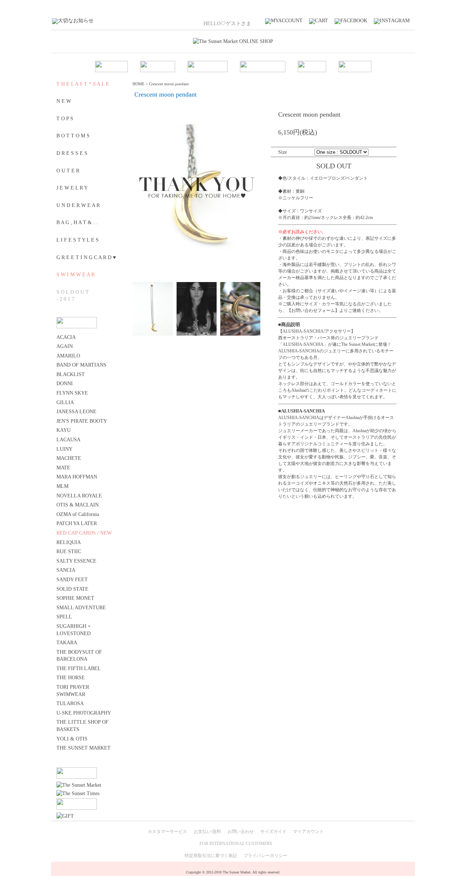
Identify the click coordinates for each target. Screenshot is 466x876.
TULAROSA (70, 703)
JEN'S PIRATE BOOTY (81, 421)
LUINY (64, 449)
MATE (63, 467)
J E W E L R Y (72, 188)
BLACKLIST (70, 374)
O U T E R (67, 170)
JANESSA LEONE (76, 411)
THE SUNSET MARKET (83, 748)
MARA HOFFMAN (76, 477)
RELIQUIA (68, 542)
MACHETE (68, 458)
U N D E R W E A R (78, 205)
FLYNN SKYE (72, 393)
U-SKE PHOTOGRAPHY (83, 713)
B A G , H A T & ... (77, 222)
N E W (63, 101)
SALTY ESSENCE (76, 561)
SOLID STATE (72, 589)
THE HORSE (70, 677)
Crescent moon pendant (169, 84)
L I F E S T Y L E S (77, 240)
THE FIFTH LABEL (78, 668)
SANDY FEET (72, 579)
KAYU (63, 430)
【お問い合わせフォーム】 (313, 310)
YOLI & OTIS (71, 739)
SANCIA (65, 570)
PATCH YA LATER (76, 523)
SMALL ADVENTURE (81, 607)
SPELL (64, 616)
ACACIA (66, 337)
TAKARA (66, 642)
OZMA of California (77, 514)
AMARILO (68, 356)
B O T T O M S (73, 135)
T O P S (64, 118)
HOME (139, 84)
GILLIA (65, 402)
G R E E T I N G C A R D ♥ (86, 257)
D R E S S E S (71, 153)
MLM (62, 486)
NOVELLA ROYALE (79, 495)
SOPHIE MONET (75, 598)
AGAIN (64, 346)
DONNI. (65, 383)
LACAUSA (68, 439)
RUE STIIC (68, 551)
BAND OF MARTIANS (81, 365)
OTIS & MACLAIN (77, 505)
